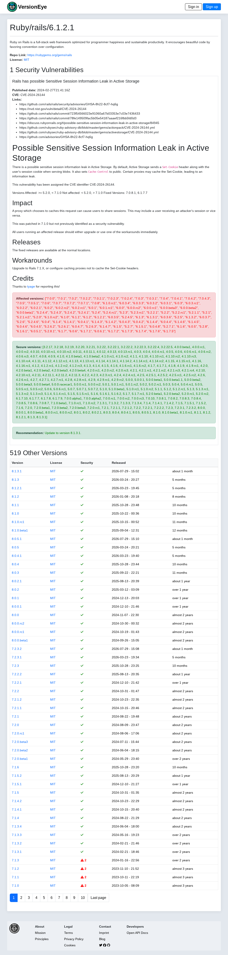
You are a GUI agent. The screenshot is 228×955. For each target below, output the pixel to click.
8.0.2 (15, 589)
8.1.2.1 (17, 488)
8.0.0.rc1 (18, 632)
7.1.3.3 (17, 835)
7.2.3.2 (17, 649)
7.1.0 (15, 885)
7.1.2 (15, 868)
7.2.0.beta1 (20, 758)
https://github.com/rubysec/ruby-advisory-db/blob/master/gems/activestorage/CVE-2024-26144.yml (89, 132)
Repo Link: (18, 55)
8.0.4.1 (17, 556)
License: (16, 59)
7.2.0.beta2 (20, 750)
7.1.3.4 (17, 826)
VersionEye (32, 7)
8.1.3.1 (17, 471)
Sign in (193, 7)
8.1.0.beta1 (20, 530)
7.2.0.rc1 (18, 733)
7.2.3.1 (17, 657)
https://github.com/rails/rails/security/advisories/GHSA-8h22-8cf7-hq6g (68, 104)
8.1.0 (15, 513)
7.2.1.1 (17, 708)
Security (87, 462)
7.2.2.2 (17, 674)
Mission (40, 933)
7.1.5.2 (17, 775)
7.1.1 (15, 877)
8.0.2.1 (17, 581)
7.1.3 (15, 860)
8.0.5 (15, 547)
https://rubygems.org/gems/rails (49, 55)
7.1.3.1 (17, 852)
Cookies (69, 945)
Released (119, 462)
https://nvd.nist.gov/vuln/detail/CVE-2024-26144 (52, 109)
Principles (42, 939)
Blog (102, 939)
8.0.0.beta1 (20, 640)
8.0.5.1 (17, 539)
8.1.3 (15, 479)
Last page (98, 898)
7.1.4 (15, 818)
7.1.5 (15, 792)
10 (83, 898)
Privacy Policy (73, 939)
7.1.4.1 (17, 809)
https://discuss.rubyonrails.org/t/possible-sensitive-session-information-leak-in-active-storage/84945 (89, 123)
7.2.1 (15, 716)
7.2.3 (15, 665)
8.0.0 (15, 615)
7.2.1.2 (17, 699)
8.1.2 (15, 496)
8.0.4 (15, 564)
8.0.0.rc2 (18, 623)
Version (17, 462)
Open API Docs (137, 933)
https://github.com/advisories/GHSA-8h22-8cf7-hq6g (56, 137)
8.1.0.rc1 (18, 522)
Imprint (104, 933)
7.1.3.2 (17, 843)
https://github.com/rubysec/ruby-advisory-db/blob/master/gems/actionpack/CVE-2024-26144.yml (87, 127)
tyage (31, 286)
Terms (68, 933)
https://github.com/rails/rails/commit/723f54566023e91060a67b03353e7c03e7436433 (79, 113)
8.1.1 (15, 505)
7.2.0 (15, 725)
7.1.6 (15, 767)
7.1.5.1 (17, 784)
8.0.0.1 (17, 606)
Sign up (212, 7)
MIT (26, 59)
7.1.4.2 (17, 801)
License (56, 462)
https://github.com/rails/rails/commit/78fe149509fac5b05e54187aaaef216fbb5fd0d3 (77, 118)
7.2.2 (15, 691)
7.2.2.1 (17, 682)
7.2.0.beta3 (20, 742)
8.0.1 (15, 598)
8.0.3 (15, 572)
